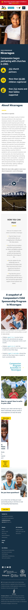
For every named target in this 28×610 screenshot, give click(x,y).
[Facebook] (3, 567)
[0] (19, 8)
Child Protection (5, 554)
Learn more (5, 509)
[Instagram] (5, 567)
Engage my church (19, 529)
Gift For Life (4, 533)
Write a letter (6, 418)
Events (3, 540)
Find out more (14, 603)
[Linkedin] (10, 567)
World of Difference (5, 535)
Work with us (18, 533)
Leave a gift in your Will (20, 531)
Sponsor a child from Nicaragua (5, 464)
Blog (3, 542)
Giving (3, 529)
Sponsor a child (5, 531)
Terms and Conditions (6, 558)
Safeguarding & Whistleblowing (8, 556)
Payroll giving (4, 537)
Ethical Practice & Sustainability (8, 550)
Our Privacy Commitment (7, 552)
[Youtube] (8, 567)
